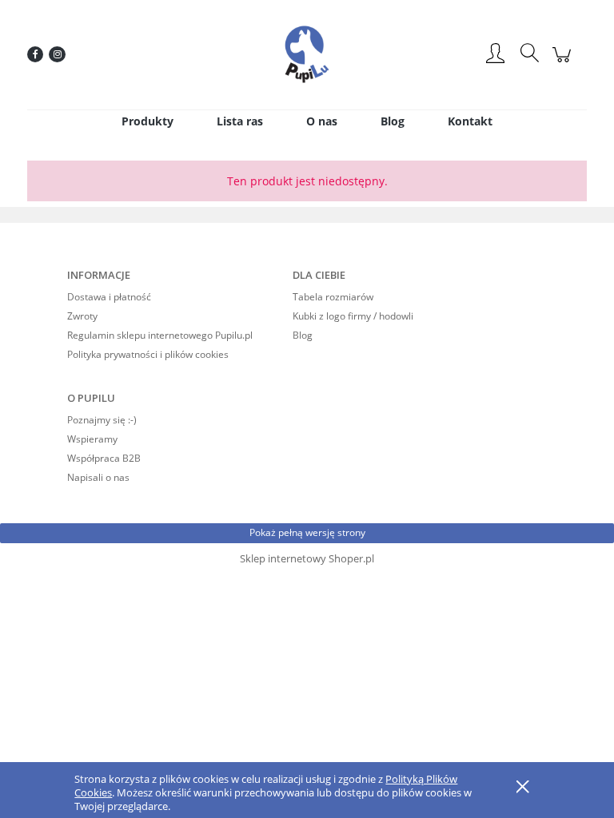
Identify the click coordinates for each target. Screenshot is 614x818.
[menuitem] (147, 121)
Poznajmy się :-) (102, 420)
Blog (303, 335)
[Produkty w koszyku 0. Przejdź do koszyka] (564, 62)
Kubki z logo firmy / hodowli (353, 316)
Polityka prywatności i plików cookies (148, 354)
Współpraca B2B (104, 458)
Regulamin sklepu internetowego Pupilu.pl (160, 335)
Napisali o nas (98, 477)
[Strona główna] (307, 54)
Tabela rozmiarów (333, 297)
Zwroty (82, 316)
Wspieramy (92, 439)
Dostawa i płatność (109, 297)
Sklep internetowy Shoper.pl (307, 558)
